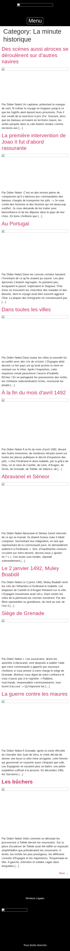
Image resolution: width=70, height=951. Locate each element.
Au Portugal (15, 224)
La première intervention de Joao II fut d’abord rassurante (34, 141)
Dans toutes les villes (26, 309)
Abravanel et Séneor (25, 476)
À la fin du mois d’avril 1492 (34, 393)
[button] (35, 20)
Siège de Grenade (23, 613)
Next (63, 873)
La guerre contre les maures (35, 694)
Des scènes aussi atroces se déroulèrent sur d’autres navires (35, 55)
